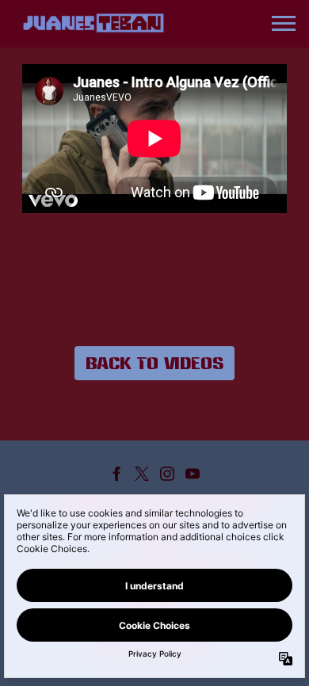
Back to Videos (154, 362)
